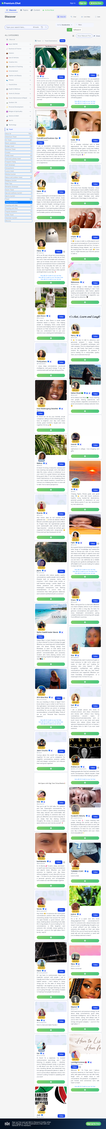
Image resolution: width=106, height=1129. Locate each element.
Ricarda (40, 513)
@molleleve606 (75, 185)
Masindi (74, 1007)
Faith (73, 543)
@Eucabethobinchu (76, 818)
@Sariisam (74, 707)
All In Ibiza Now (42, 697)
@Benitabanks (41, 863)
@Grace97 (74, 602)
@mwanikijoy (74, 916)
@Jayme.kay (40, 572)
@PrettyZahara (41, 363)
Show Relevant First (84, 36)
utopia (73, 237)
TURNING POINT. (77, 871)
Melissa (40, 463)
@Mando (39, 634)
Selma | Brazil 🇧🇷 (77, 393)
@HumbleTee (75, 76)
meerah (74, 444)
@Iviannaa (40, 193)
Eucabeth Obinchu (78, 816)
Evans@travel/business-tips (47, 138)
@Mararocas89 (75, 966)
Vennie (39, 909)
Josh (39, 1115)
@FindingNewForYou (43, 78)
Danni (39, 971)
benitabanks (42, 861)
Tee (72, 74)
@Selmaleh (74, 395)
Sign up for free (93, 1124)
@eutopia (73, 238)
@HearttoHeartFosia (77, 1064)
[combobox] (84, 25)
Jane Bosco (41, 316)
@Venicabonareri (42, 911)
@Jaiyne (39, 752)
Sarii (72, 705)
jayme (39, 571)
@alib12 (73, 491)
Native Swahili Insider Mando (48, 632)
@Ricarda (39, 515)
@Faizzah (74, 545)
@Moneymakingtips (42, 140)
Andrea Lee (75, 767)
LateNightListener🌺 (79, 1062)
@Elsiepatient (75, 657)
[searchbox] (87, 25)
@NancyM (74, 337)
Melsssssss (75, 282)
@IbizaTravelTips (42, 699)
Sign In (72, 3)
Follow (62, 40)
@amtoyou (74, 446)
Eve (72, 183)
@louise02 (74, 142)
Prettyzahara (42, 362)
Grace (73, 600)
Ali (72, 489)
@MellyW (39, 465)
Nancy (73, 336)
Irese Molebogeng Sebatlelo (48, 409)
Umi (38, 1053)
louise (73, 140)
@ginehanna (40, 804)
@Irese (39, 410)
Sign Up (83, 3)
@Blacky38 (74, 873)
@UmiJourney (41, 1055)
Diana (39, 251)
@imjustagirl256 (41, 1022)
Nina (38, 1020)
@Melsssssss (74, 284)
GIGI (39, 802)
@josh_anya (40, 1117)
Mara (73, 964)
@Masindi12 (74, 1009)
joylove (74, 914)
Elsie (73, 655)
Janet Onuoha (42, 751)
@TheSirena (40, 253)
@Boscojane (40, 318)
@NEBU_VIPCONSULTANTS (78, 769)
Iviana (39, 191)
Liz (38, 76)
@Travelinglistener (42, 973)
